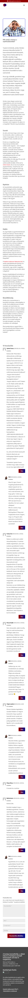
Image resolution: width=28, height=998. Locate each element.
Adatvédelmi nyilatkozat (10, 991)
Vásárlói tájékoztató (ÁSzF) (10, 989)
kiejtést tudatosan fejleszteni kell (13, 261)
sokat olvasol (6, 165)
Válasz (21, 471)
